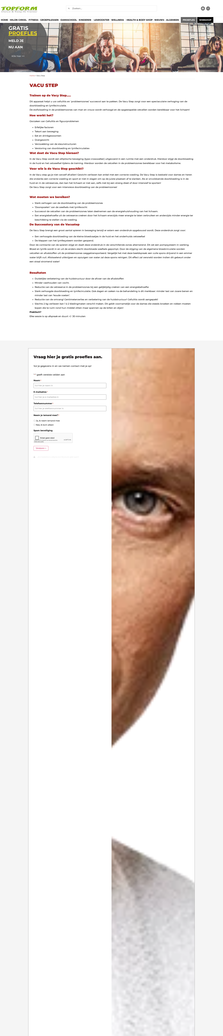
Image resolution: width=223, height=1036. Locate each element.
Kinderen (85, 20)
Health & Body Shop (140, 20)
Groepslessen (49, 20)
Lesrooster (101, 20)
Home (4, 20)
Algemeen (172, 20)
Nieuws (159, 20)
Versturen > (41, 448)
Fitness (33, 20)
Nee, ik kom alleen (45, 425)
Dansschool (69, 20)
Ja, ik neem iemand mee (48, 421)
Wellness (117, 20)
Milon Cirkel (18, 20)
